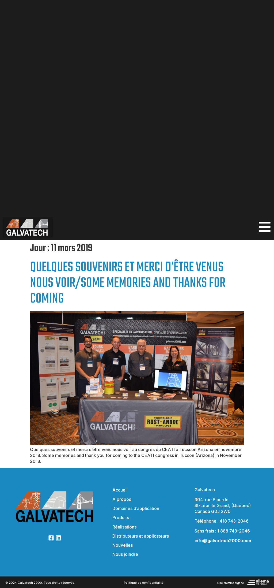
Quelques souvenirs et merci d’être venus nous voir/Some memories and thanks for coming (127, 283)
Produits (120, 517)
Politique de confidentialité (143, 583)
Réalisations (124, 527)
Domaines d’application (135, 508)
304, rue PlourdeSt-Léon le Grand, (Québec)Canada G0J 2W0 (223, 505)
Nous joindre (125, 554)
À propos (121, 499)
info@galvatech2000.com (223, 540)
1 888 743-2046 (233, 531)
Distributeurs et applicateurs (140, 536)
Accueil (120, 490)
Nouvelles (122, 545)
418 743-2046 (234, 521)
